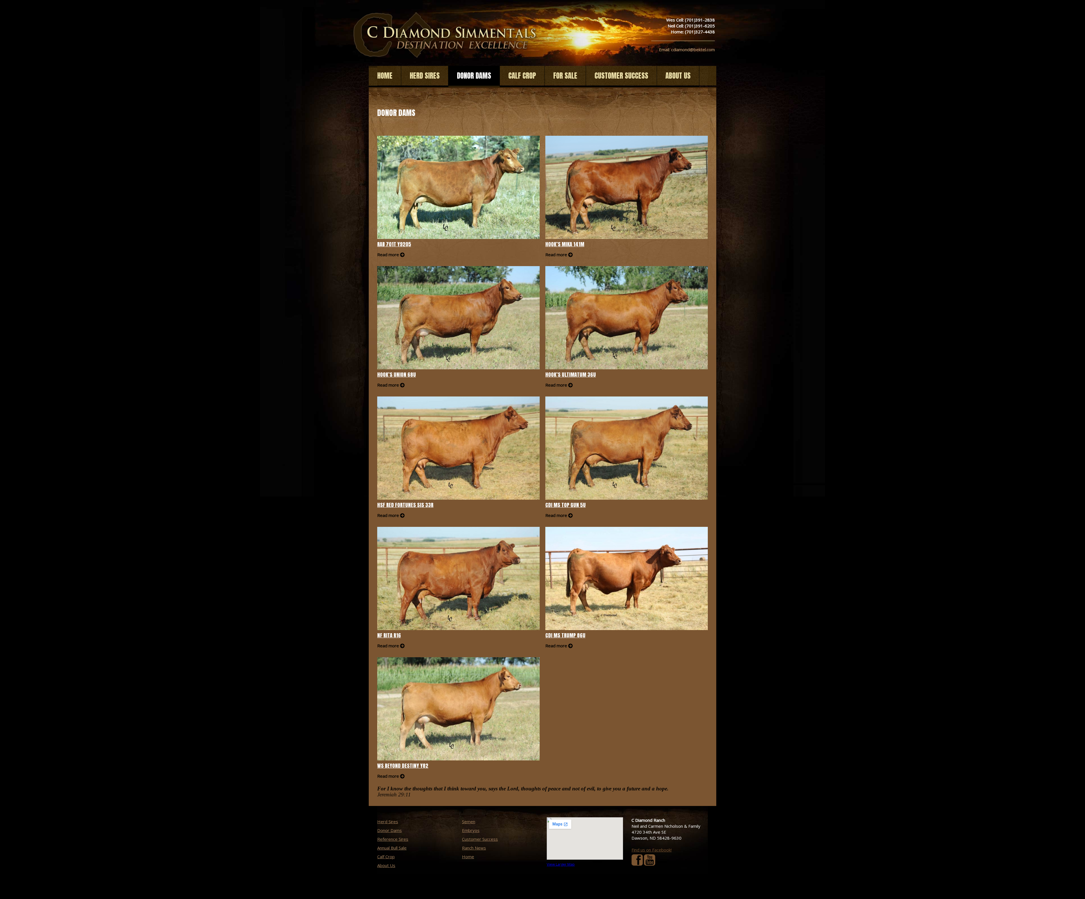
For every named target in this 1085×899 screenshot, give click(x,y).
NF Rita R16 (389, 635)
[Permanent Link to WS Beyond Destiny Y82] (458, 708)
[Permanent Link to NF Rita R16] (458, 578)
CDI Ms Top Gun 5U (565, 505)
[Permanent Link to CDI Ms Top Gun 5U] (626, 447)
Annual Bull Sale (392, 848)
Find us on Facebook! (652, 850)
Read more (388, 254)
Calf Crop (522, 75)
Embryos (470, 830)
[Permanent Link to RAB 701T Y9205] (458, 187)
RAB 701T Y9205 (394, 244)
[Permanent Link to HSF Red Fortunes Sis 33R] (458, 447)
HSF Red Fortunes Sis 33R (405, 505)
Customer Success (621, 75)
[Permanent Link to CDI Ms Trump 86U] (626, 578)
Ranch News (474, 848)
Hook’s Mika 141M (564, 244)
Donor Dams (474, 75)
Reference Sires (392, 839)
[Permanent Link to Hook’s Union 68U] (458, 317)
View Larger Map (561, 864)
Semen (468, 821)
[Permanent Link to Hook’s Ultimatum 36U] (626, 317)
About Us (678, 75)
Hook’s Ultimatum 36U (570, 374)
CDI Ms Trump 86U (565, 635)
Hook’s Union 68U (396, 374)
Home (384, 75)
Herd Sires (425, 75)
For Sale (565, 75)
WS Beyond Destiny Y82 (402, 765)
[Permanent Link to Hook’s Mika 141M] (626, 187)
